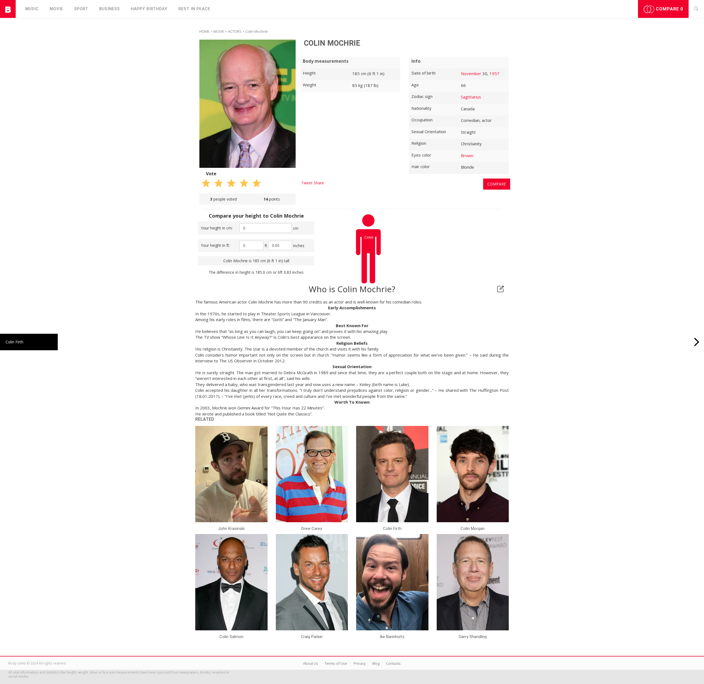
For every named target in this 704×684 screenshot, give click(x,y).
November (471, 73)
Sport (81, 8)
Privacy (360, 663)
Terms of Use (336, 663)
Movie (56, 8)
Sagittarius (471, 97)
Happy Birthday (149, 8)
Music (32, 8)
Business (109, 8)
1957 (494, 73)
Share (319, 182)
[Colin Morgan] (696, 342)
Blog (376, 663)
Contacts (393, 663)
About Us (310, 663)
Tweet (306, 182)
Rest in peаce (194, 8)
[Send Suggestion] (500, 289)
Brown (467, 155)
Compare (668, 9)
